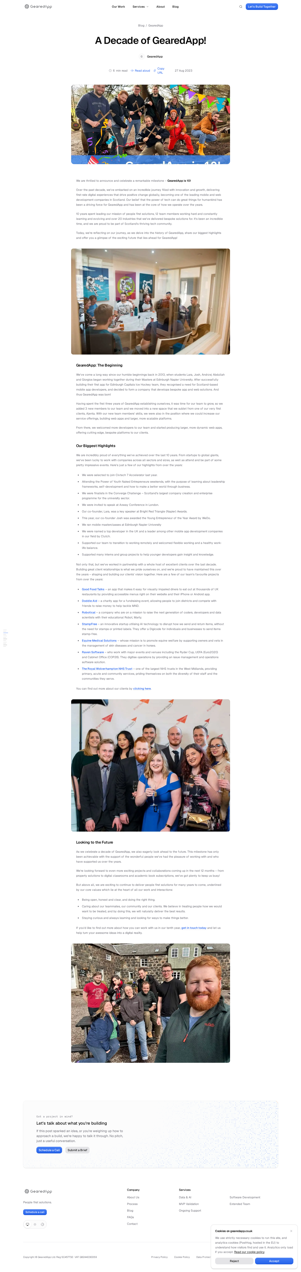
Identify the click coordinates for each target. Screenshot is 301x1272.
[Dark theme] (42, 1224)
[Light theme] (35, 1224)
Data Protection (205, 1257)
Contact (132, 1224)
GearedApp (155, 25)
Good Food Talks (93, 589)
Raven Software (93, 652)
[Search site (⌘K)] (240, 6)
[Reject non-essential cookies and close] (291, 1231)
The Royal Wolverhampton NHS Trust (107, 669)
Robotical (88, 612)
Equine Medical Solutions (99, 640)
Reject (234, 1261)
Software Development (245, 1197)
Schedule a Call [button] (49, 1150)
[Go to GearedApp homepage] (38, 6)
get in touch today (193, 928)
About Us (133, 1197)
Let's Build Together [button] (262, 6)
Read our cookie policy (249, 1252)
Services (139, 6)
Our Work (118, 6)
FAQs (130, 1217)
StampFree (89, 624)
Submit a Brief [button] (77, 1150)
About (160, 6)
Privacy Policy (159, 1257)
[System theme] (27, 1224)
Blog (175, 6)
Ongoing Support (190, 1210)
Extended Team (240, 1204)
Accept (274, 1261)
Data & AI (185, 1197)
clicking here (142, 688)
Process (132, 1204)
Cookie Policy (182, 1257)
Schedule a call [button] (34, 1212)
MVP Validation (189, 1204)
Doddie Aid (89, 601)
